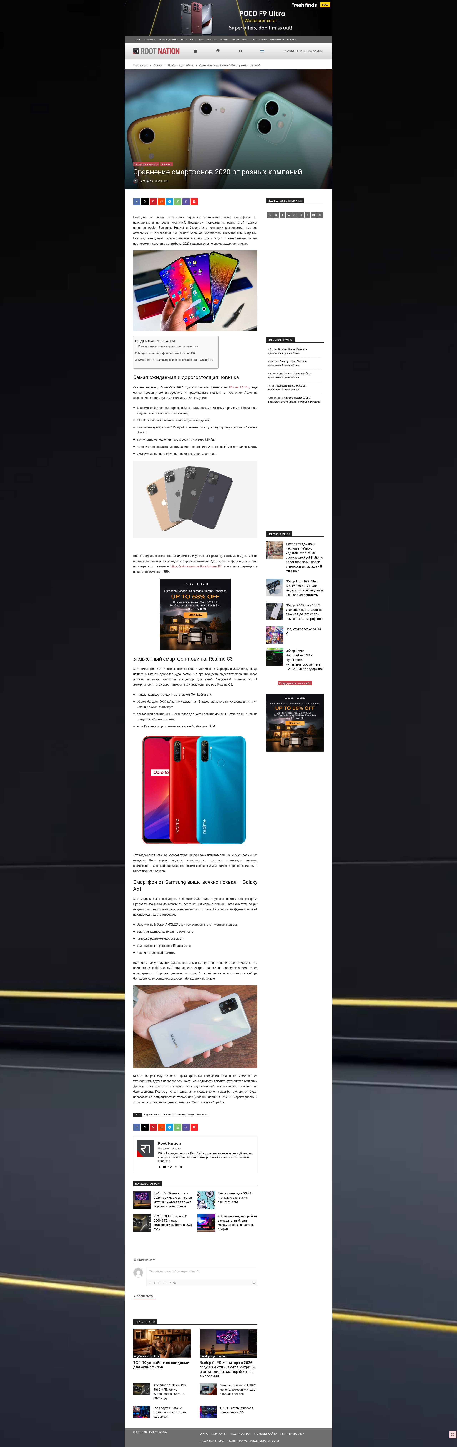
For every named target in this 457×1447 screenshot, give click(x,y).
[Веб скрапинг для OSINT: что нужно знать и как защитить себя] (206, 1200)
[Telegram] (169, 201)
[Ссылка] (174, 1283)
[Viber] (186, 201)
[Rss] (270, 215)
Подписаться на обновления (285, 200)
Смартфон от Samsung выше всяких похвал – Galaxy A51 (176, 359)
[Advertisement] (295, 277)
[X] (145, 201)
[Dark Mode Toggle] (452, 1434)
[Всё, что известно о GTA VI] (274, 635)
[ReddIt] (161, 201)
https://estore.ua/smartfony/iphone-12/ (196, 566)
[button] (241, 51)
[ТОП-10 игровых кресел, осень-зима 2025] (208, 1412)
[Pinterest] (153, 201)
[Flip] (194, 201)
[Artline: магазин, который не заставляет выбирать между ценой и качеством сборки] (206, 1223)
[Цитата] (169, 1283)
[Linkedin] (289, 215)
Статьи (157, 65)
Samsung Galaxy (184, 1114)
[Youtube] (181, 1166)
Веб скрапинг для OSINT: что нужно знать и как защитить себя (235, 1198)
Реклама (166, 164)
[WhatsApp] (177, 201)
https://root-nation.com (169, 1148)
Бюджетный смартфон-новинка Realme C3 (166, 353)
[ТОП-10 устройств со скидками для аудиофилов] (162, 1343)
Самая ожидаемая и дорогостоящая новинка (168, 346)
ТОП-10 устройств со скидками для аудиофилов (161, 1365)
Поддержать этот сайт (295, 683)
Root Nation (140, 65)
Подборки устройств (180, 65)
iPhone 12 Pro (239, 387)
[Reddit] (295, 215)
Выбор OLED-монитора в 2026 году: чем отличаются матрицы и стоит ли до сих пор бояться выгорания (228, 1369)
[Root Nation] (145, 1154)
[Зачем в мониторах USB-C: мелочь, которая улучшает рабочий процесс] (208, 1389)
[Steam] (170, 1166)
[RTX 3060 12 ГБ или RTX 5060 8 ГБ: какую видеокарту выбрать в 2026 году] (142, 1223)
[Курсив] (154, 1283)
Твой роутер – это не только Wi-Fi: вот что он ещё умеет (170, 1412)
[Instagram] (164, 1166)
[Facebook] (136, 201)
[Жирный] (149, 1283)
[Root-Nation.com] (156, 51)
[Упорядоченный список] (159, 1283)
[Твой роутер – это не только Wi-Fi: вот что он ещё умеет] (141, 1412)
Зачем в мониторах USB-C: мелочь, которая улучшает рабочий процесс (238, 1389)
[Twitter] (276, 215)
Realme (167, 1114)
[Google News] (320, 215)
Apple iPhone (151, 1114)
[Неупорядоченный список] (164, 1283)
